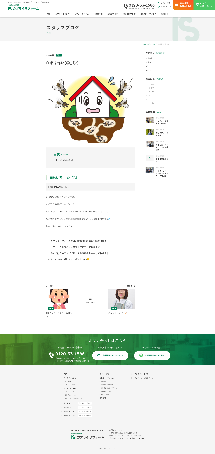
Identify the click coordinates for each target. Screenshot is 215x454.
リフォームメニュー (82, 14)
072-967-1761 (119, 435)
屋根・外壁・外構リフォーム (73, 398)
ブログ (148, 66)
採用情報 (164, 14)
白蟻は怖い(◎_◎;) (66, 160)
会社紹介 (103, 381)
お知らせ (149, 58)
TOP (49, 14)
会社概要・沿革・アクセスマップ (111, 388)
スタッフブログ (166, 6)
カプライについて (62, 14)
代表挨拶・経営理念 (107, 385)
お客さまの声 (112, 14)
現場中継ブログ (129, 14)
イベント (149, 70)
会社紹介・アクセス (148, 14)
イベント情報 (165, 3)
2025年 (151, 87)
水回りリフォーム (70, 395)
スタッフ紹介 (105, 394)
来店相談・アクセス (107, 391)
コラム (148, 62)
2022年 (151, 99)
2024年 (151, 91)
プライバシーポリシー (142, 374)
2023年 (151, 95)
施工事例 (99, 14)
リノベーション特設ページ (143, 378)
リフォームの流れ (70, 385)
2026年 (151, 84)
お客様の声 (68, 407)
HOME (144, 44)
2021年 (151, 103)
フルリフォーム (69, 391)
